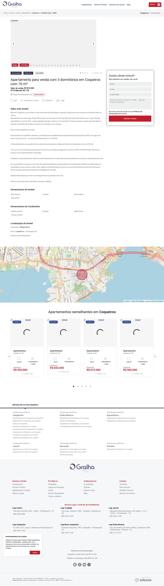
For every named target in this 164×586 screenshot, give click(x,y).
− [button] (2, 252)
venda (18, 13)
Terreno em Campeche (20, 424)
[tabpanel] (53, 44)
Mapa (15, 65)
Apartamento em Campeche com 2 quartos (27, 421)
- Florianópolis (150, 13)
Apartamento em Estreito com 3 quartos (120, 449)
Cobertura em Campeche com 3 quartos (25, 435)
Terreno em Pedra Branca (68, 421)
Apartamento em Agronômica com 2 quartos (121, 421)
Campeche (18, 415)
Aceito (35, 552)
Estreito (111, 446)
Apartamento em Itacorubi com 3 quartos (73, 449)
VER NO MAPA (39, 94)
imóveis (11, 13)
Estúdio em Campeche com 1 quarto (24, 426)
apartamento (26, 13)
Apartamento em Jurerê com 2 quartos (25, 452)
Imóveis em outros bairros (25, 405)
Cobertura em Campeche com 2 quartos (25, 438)
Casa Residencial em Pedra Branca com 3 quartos (76, 426)
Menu (152, 4)
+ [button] (2, 249)
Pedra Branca (66, 415)
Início (5, 13)
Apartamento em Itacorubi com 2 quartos (73, 452)
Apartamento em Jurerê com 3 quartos (25, 449)
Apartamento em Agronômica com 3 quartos (121, 418)
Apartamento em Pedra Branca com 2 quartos (74, 418)
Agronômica (113, 415)
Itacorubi (64, 446)
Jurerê (16, 446)
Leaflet (126, 301)
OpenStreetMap (138, 301)
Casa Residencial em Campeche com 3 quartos (28, 418)
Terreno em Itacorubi (66, 455)
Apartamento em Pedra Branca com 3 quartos (74, 424)
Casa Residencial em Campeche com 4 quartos (28, 429)
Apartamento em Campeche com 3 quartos (27, 432)
